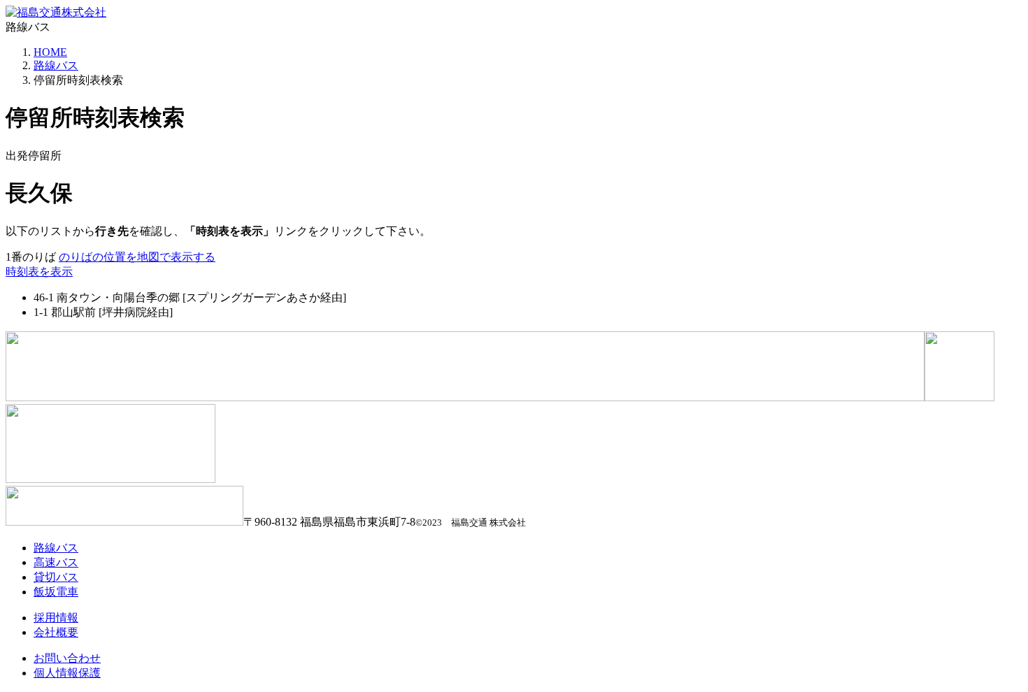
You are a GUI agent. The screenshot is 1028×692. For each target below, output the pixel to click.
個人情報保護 (67, 673)
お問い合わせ (67, 658)
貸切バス (56, 577)
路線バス (56, 65)
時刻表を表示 (39, 271)
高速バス (56, 562)
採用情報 (56, 617)
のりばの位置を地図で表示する (137, 257)
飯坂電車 (56, 592)
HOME (50, 52)
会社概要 (56, 632)
